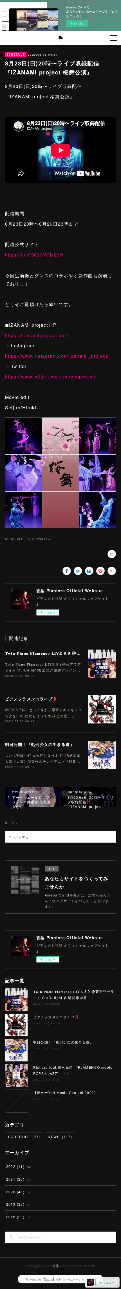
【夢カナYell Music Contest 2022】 (65, 1092)
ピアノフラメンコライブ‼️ (31, 699)
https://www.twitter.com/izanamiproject (50, 376)
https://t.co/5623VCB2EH (34, 254)
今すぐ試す (77, 24)
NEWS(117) (41, 539)
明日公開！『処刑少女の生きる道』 (39, 744)
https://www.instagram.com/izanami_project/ (57, 356)
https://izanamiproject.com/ (37, 335)
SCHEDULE (15, 54)
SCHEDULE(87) (17, 539)
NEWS (60, 1136)
